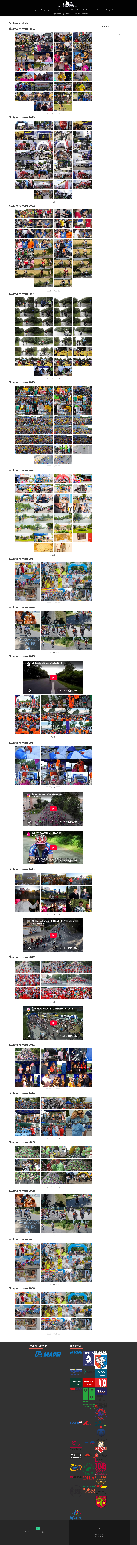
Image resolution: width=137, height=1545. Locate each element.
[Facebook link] (99, 1529)
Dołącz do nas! (63, 10)
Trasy (43, 10)
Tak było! (80, 10)
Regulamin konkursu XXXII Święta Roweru (102, 10)
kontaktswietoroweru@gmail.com (38, 1532)
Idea (72, 10)
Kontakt (85, 14)
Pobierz (77, 14)
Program (35, 10)
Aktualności (25, 10)
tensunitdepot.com (121, 35)
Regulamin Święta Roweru (61, 14)
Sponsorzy (51, 10)
